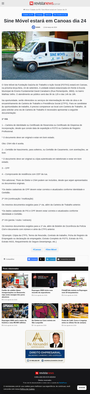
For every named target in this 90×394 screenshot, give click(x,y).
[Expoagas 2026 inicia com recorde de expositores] (45, 280)
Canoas (37, 250)
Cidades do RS (35, 10)
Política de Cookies (27, 389)
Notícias (48, 15)
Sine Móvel (51, 250)
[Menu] (3, 4)
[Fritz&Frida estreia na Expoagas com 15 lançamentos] (75, 280)
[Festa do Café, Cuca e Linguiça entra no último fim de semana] (75, 310)
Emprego (39, 15)
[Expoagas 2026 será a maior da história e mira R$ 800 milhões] (15, 310)
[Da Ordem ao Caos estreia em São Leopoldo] (45, 310)
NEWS (38, 27)
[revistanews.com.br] (45, 3)
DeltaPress (63, 383)
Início (27, 10)
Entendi (82, 388)
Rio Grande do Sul (60, 15)
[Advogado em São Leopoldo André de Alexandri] (45, 346)
